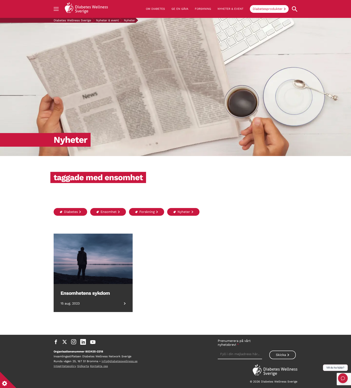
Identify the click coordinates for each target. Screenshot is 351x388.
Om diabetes (155, 8)
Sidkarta (83, 366)
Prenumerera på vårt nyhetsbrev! (234, 343)
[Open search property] (294, 9)
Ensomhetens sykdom (85, 293)
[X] (64, 342)
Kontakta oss (99, 366)
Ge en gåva (179, 8)
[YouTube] (93, 342)
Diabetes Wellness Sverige (72, 20)
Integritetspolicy (65, 366)
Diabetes (70, 212)
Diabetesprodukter (268, 9)
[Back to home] (86, 9)
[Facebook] (56, 342)
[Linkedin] (83, 342)
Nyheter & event (230, 8)
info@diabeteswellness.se (120, 361)
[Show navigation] (56, 9)
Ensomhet (108, 212)
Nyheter (183, 212)
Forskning (203, 8)
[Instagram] (73, 342)
